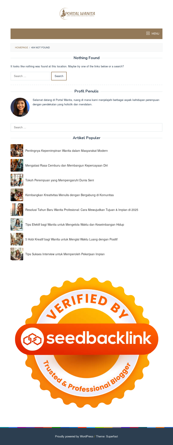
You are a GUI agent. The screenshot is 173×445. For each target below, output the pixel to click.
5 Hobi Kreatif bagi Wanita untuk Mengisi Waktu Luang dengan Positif (71, 239)
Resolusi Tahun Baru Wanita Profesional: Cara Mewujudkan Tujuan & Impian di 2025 (81, 210)
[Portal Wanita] (86, 13)
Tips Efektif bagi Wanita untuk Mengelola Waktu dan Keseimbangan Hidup (74, 224)
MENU (155, 34)
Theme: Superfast (107, 436)
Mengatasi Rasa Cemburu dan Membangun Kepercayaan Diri (66, 165)
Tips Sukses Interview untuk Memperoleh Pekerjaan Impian (65, 254)
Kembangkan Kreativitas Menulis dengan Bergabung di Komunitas (69, 195)
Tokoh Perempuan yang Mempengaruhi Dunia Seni (59, 180)
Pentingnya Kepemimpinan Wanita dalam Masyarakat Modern (66, 150)
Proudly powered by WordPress (74, 436)
